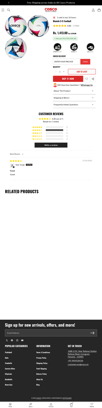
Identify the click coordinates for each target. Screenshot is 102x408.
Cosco (38, 398)
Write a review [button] (51, 145)
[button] (8, 2)
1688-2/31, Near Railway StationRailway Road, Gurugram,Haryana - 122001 (82, 354)
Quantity (56, 67)
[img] (16, 161)
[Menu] (3, 10)
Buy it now (68, 78)
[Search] (8, 10)
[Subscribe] (92, 332)
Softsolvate (67, 398)
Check (85, 62)
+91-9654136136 (75, 360)
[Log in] (93, 10)
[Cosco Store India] (51, 10)
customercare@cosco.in (78, 364)
